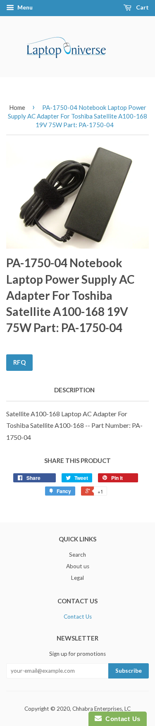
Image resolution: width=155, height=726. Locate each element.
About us (77, 566)
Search (77, 554)
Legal (77, 577)
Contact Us (78, 616)
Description (74, 390)
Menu (24, 7)
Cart (142, 7)
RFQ (19, 362)
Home (17, 107)
